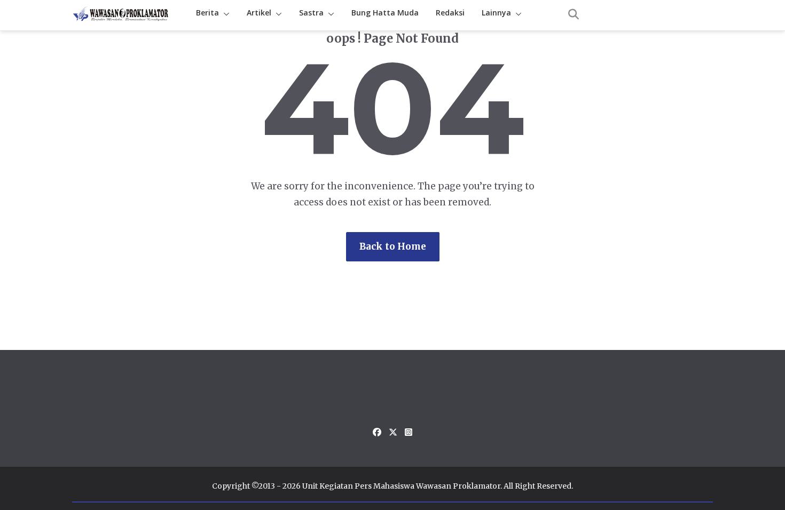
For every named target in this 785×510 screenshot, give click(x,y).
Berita (207, 12)
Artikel (259, 12)
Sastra (311, 12)
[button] (224, 14)
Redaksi (450, 12)
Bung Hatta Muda (385, 12)
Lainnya (496, 12)
